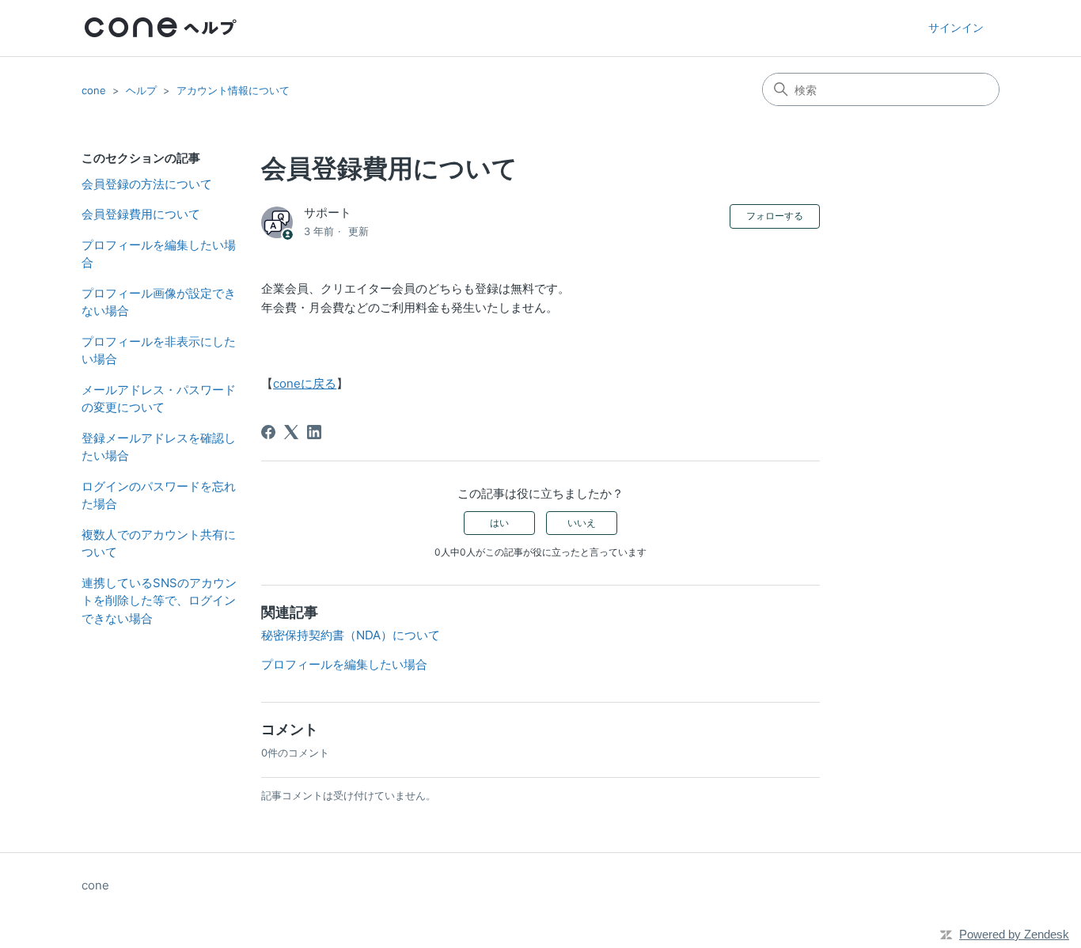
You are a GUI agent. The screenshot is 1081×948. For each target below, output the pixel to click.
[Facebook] (268, 432)
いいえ (581, 523)
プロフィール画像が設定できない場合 (159, 302)
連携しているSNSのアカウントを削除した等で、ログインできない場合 (159, 600)
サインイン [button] (956, 27)
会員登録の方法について (147, 183)
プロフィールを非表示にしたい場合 (159, 350)
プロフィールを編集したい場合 (159, 254)
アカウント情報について (233, 90)
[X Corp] (291, 432)
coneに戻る (304, 383)
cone (94, 90)
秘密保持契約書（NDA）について (350, 635)
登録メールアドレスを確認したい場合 (159, 447)
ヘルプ (141, 90)
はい (499, 523)
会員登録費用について (141, 214)
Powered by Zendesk (1014, 934)
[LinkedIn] (314, 432)
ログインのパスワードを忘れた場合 (159, 495)
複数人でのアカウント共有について (159, 543)
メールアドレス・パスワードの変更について (159, 398)
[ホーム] (161, 28)
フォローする (774, 216)
